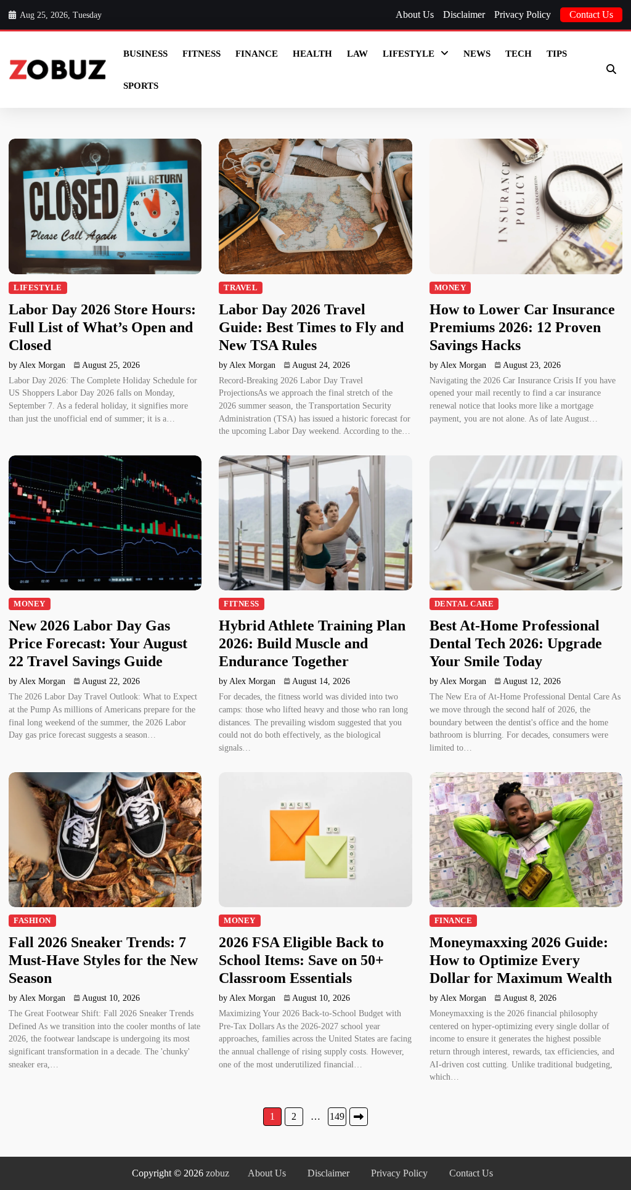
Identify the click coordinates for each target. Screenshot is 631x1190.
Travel (241, 287)
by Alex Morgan (37, 365)
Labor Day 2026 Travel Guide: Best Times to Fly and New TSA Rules (311, 327)
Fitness (201, 54)
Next (358, 1116)
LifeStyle (408, 54)
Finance (256, 54)
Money (450, 287)
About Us (415, 14)
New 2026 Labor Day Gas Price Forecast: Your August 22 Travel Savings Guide (98, 643)
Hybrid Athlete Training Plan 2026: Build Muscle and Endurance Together (312, 643)
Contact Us (591, 14)
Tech (518, 54)
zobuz (217, 1173)
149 (337, 1116)
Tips (557, 54)
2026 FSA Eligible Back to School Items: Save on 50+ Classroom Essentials (301, 960)
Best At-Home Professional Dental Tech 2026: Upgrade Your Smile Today (515, 643)
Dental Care (464, 604)
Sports (140, 86)
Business (145, 54)
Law (357, 54)
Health (312, 54)
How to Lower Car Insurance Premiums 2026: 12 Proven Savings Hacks (522, 327)
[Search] (611, 70)
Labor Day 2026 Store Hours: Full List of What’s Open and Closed (102, 327)
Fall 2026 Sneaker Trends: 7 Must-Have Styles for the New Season (103, 960)
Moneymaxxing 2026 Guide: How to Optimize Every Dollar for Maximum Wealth (520, 960)
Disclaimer (464, 14)
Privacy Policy (522, 14)
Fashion (32, 920)
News (477, 54)
